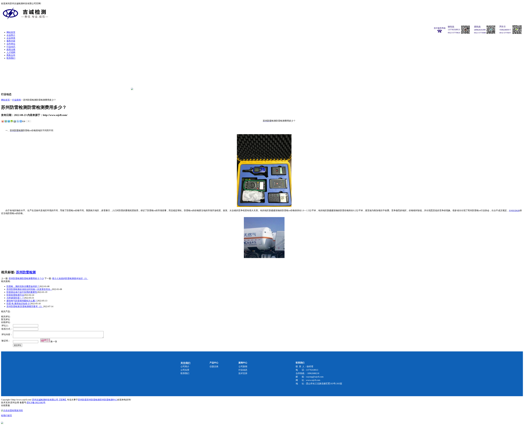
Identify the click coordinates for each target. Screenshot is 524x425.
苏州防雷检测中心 (108, 400)
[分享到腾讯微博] (8, 121)
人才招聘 (11, 52)
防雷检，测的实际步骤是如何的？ (23, 286)
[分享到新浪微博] (2, 121)
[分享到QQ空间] (5, 121)
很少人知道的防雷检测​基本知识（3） (70, 278)
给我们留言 (6, 415)
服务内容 (11, 41)
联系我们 (11, 58)
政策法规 (11, 49)
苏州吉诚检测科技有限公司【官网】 (49, 400)
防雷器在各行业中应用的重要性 (22, 292)
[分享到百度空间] (11, 121)
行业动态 (11, 46)
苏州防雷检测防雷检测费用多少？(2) (26, 278)
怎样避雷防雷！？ (15, 298)
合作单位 (11, 44)
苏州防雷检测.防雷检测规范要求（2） (25, 306)
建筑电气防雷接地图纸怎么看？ (22, 301)
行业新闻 (16, 100)
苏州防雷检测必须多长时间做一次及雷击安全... (29, 289)
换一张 (53, 341)
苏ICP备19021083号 (36, 402)
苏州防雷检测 (26, 272)
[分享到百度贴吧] (17, 121)
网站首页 (11, 32)
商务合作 (11, 55)
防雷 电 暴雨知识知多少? (18, 303)
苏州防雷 (82, 400)
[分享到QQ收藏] (14, 121)
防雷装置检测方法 (15, 295)
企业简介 (11, 35)
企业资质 (11, 38)
